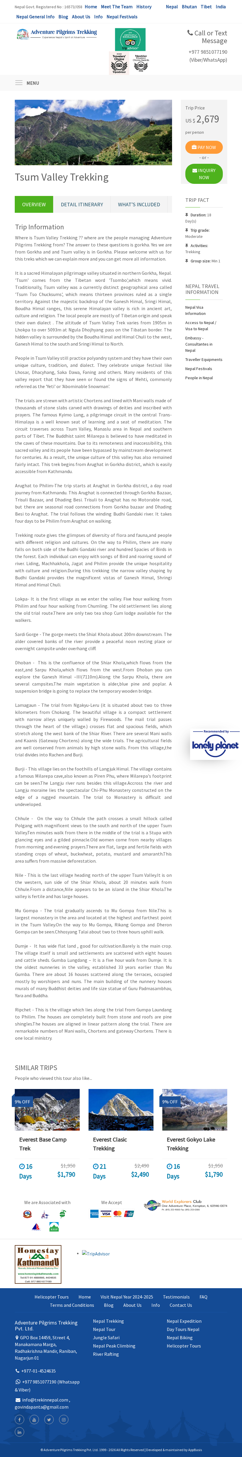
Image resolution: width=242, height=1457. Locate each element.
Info (98, 16)
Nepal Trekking (108, 1321)
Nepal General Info (35, 16)
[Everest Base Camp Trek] (47, 1110)
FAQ (203, 1297)
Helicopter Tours (52, 1297)
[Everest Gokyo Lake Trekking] (194, 1110)
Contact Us (181, 1305)
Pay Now (206, 147)
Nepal (172, 6)
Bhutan (189, 6)
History (143, 6)
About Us (81, 16)
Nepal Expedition (184, 1321)
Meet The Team (117, 6)
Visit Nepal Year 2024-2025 (127, 1297)
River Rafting (106, 1354)
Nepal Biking (180, 1337)
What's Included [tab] (139, 204)
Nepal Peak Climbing (114, 1346)
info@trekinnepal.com (45, 1400)
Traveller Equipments (204, 359)
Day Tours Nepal (183, 1329)
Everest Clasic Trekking (110, 1144)
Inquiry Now (206, 173)
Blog (63, 16)
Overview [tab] (34, 204)
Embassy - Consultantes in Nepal (198, 344)
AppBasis (195, 1450)
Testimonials (176, 1297)
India (221, 6)
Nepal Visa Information (195, 310)
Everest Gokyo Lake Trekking (191, 1144)
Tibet (206, 6)
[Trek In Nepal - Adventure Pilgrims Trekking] (56, 34)
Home (91, 6)
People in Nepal (199, 377)
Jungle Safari (106, 1337)
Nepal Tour (104, 1329)
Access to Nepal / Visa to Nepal (200, 325)
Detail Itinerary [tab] (82, 204)
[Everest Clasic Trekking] (121, 1110)
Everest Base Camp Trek (43, 1144)
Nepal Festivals (122, 16)
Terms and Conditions (72, 1305)
